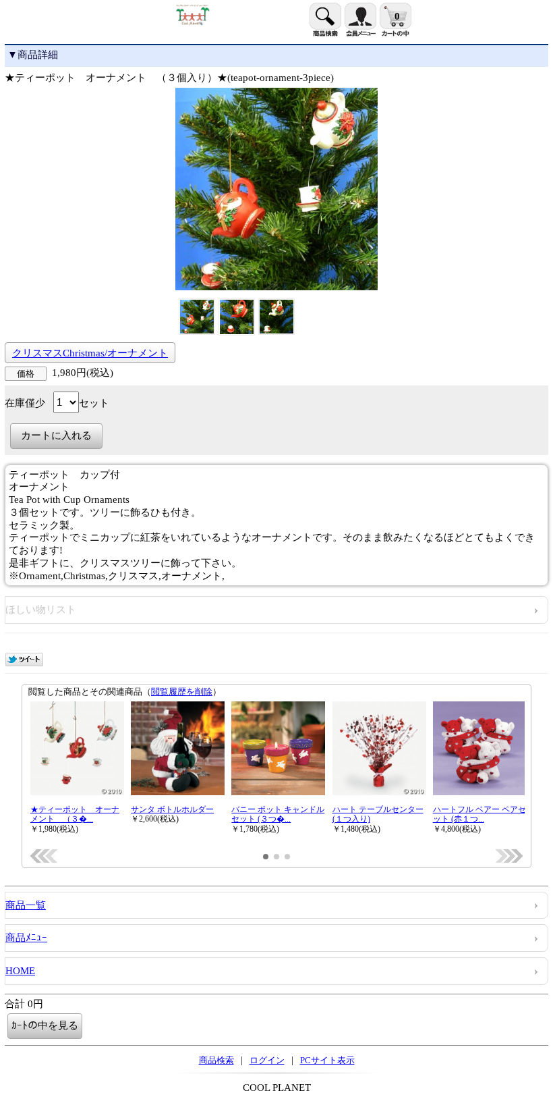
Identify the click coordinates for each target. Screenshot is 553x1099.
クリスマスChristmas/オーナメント (90, 353)
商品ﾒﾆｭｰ (26, 937)
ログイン (267, 1060)
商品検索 (216, 1060)
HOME (20, 970)
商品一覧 (25, 905)
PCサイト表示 (327, 1060)
